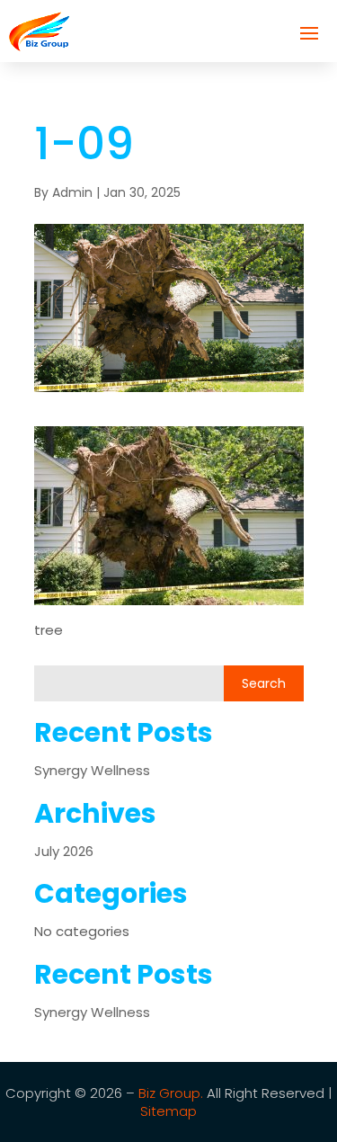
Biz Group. (170, 1093)
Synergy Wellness (92, 770)
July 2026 (63, 851)
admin (72, 192)
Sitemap (168, 1111)
